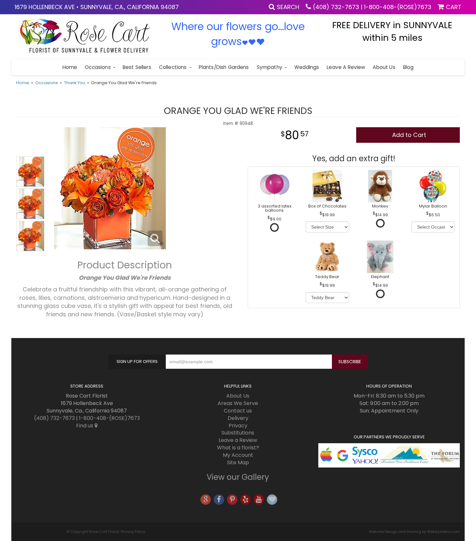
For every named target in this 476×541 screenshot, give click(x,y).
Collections (173, 67)
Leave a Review (346, 67)
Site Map (238, 462)
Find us (85, 425)
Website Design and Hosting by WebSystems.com (414, 531)
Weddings (306, 67)
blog (408, 67)
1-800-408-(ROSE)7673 (397, 7)
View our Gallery (238, 477)
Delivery (238, 418)
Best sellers (137, 67)
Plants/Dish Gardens (224, 67)
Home (69, 67)
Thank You (74, 82)
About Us (384, 67)
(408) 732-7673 (336, 7)
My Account (238, 455)
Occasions (97, 67)
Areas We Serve (238, 403)
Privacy (238, 425)
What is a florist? (238, 447)
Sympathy (269, 67)
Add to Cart (409, 135)
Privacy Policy (133, 531)
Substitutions (237, 432)
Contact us (238, 410)
